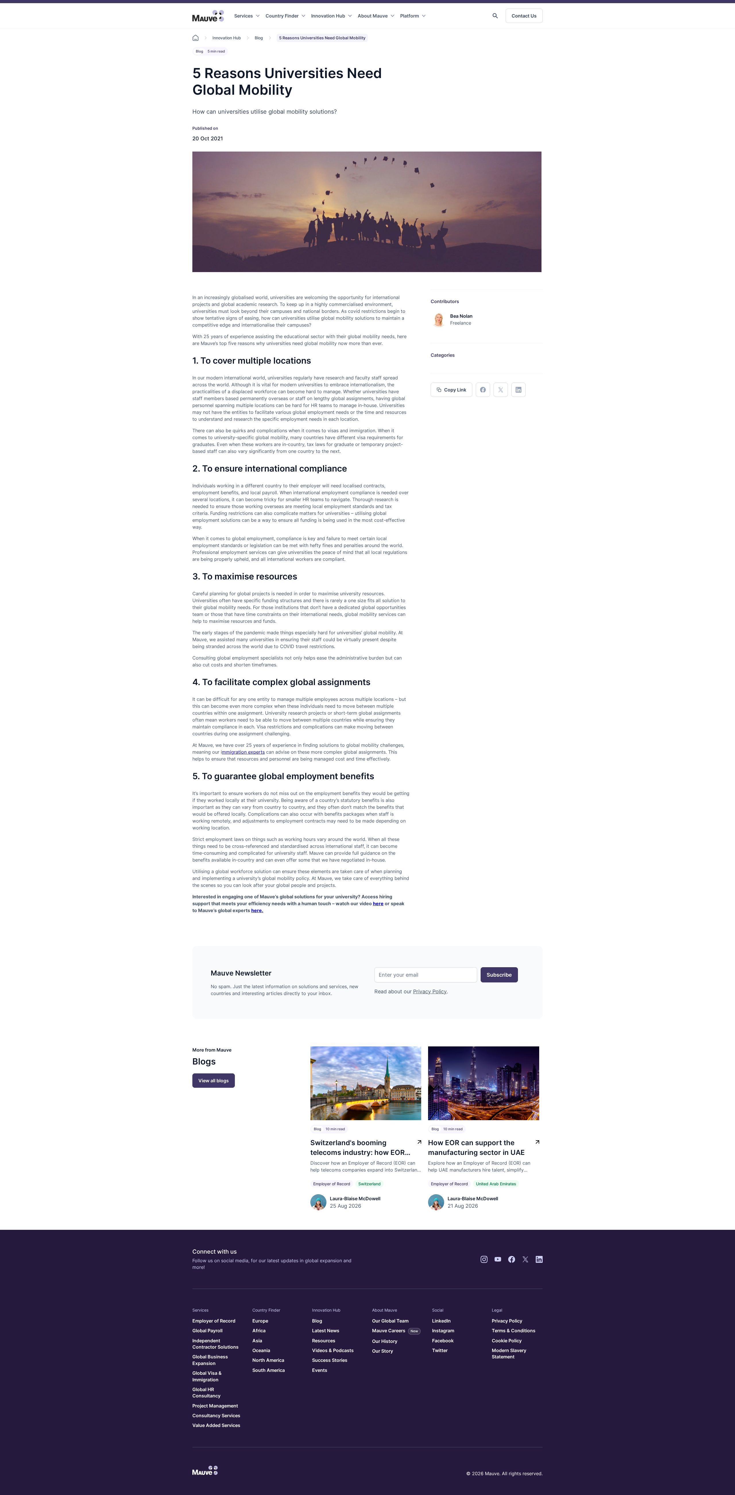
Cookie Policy (507, 1340)
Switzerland (369, 1183)
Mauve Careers (395, 1330)
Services (243, 16)
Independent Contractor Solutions (215, 1344)
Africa (259, 1330)
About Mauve (373, 16)
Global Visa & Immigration (207, 1376)
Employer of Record (331, 1183)
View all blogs (213, 1080)
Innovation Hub (328, 16)
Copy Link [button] (455, 390)
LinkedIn (441, 1321)
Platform (409, 16)
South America (268, 1370)
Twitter (440, 1350)
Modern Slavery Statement (509, 1353)
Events (319, 1370)
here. (257, 910)
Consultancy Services (216, 1415)
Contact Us (524, 16)
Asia (257, 1340)
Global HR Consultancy (206, 1393)
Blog (259, 37)
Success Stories (329, 1360)
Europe (260, 1321)
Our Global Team (390, 1321)
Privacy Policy (430, 991)
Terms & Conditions (513, 1330)
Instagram (443, 1330)
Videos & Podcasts (333, 1350)
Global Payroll (207, 1330)
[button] (495, 16)
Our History (384, 1341)
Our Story (382, 1351)
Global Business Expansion (210, 1360)
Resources (323, 1340)
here (378, 903)
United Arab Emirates (496, 1183)
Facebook (443, 1340)
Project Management (215, 1406)
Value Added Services (216, 1425)
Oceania (261, 1350)
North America (268, 1360)
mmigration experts (243, 752)
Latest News (325, 1330)
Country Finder (282, 16)
